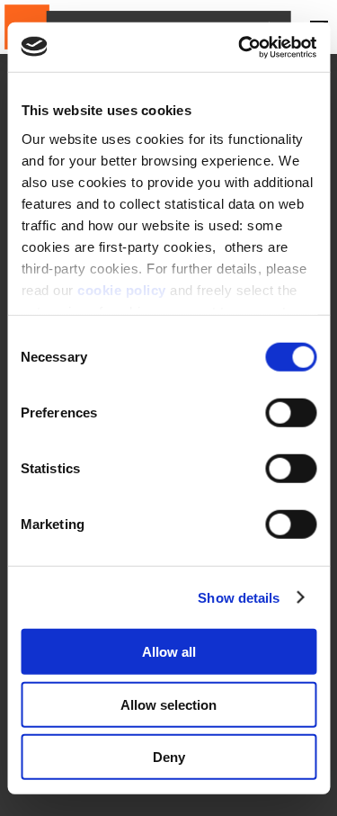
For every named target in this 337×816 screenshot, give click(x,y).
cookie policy (121, 289)
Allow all (169, 651)
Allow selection (168, 704)
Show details (238, 597)
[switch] (290, 413)
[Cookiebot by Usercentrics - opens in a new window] (240, 46)
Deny (169, 757)
